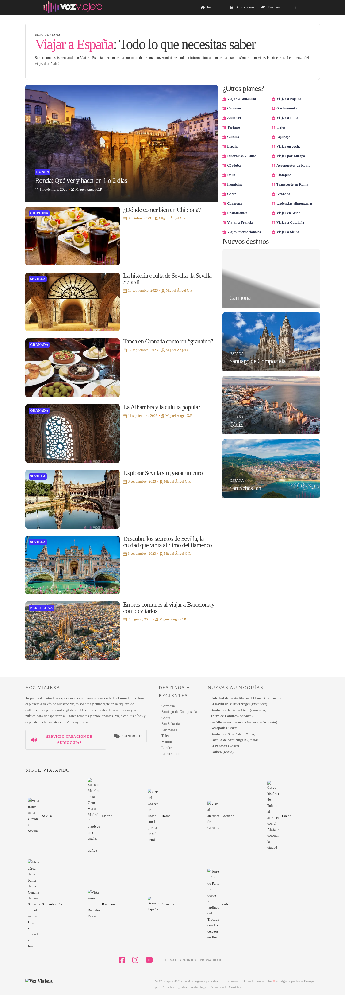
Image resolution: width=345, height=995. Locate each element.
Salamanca (169, 730)
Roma (250, 734)
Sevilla (38, 279)
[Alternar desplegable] (231, 7)
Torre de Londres (224, 716)
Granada (39, 345)
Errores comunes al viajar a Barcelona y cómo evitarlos (168, 607)
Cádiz (236, 424)
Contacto (132, 736)
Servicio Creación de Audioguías (69, 740)
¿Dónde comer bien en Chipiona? (162, 209)
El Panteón (219, 746)
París (225, 904)
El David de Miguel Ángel (230, 704)
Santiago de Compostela (257, 361)
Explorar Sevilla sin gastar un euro (163, 472)
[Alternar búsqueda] (295, 7)
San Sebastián (245, 488)
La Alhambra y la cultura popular (161, 407)
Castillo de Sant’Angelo (228, 740)
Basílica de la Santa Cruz (230, 710)
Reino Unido (170, 754)
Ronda (42, 172)
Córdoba (228, 816)
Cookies (235, 987)
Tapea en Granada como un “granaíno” (168, 341)
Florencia (272, 698)
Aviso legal (199, 987)
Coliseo (216, 752)
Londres (167, 747)
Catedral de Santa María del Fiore (237, 698)
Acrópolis (218, 728)
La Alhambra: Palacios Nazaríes (236, 722)
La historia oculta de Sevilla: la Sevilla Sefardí (167, 278)
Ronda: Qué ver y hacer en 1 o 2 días (81, 180)
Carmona (240, 297)
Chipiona (39, 213)
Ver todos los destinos (296, 907)
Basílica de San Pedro (227, 734)
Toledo (166, 735)
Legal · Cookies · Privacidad (193, 960)
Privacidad (218, 987)
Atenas (232, 728)
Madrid (166, 742)
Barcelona (41, 608)
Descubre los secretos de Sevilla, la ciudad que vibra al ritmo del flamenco (167, 542)
